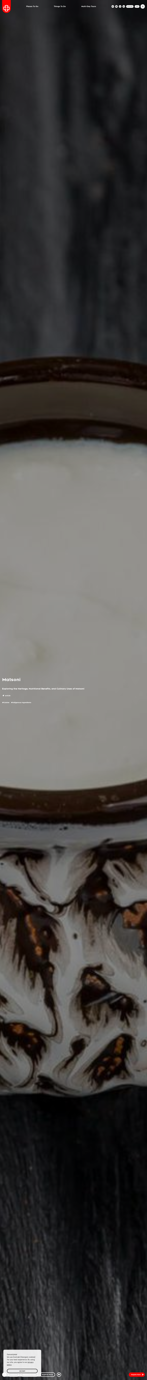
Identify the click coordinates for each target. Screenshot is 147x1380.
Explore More (47, 1375)
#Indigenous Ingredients (21, 702)
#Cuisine (5, 702)
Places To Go (32, 6)
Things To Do (60, 6)
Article (7, 696)
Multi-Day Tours (88, 6)
